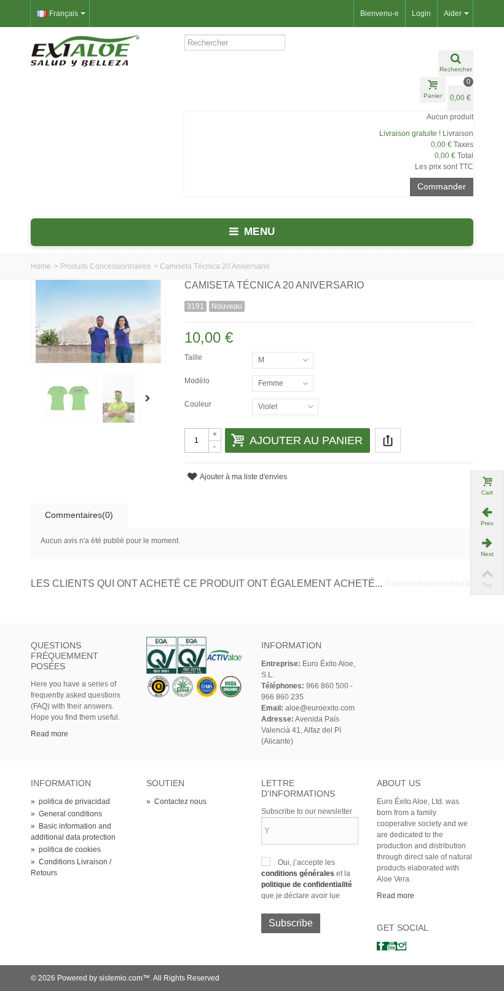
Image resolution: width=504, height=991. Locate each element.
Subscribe (291, 923)
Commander (441, 186)
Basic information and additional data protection (73, 832)
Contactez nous (176, 801)
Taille (194, 357)
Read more (49, 734)
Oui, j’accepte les (306, 862)
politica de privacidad (70, 801)
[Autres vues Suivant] (150, 398)
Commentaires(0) (79, 515)
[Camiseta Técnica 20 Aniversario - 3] (118, 398)
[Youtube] (391, 946)
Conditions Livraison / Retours (71, 867)
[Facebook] (382, 946)
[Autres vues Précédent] (37, 398)
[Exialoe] (85, 50)
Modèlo (197, 380)
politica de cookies (66, 849)
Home (41, 266)
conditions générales (298, 873)
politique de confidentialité (306, 884)
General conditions (66, 814)
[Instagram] (401, 946)
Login (421, 13)
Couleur (198, 404)
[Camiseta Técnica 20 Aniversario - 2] (68, 398)
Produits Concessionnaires (105, 266)
